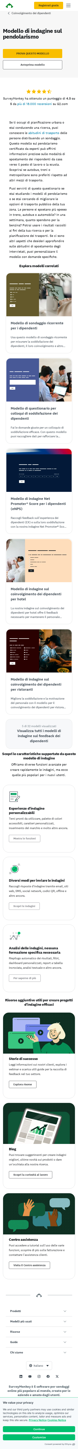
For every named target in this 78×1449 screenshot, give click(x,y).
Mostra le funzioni (24, 838)
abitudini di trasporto (43, 133)
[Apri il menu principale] (68, 5)
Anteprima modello (32, 65)
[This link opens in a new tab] (20, 1376)
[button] (39, 1311)
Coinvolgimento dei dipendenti (31, 13)
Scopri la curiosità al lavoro (30, 1175)
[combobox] (39, 1365)
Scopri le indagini (24, 906)
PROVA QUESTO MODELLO (32, 53)
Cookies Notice (56, 1420)
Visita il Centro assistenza (29, 1265)
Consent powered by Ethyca (58, 1444)
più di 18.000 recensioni (34, 104)
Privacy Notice (38, 1420)
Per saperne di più (24, 978)
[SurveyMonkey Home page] (9, 6)
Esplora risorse (22, 1084)
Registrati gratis (49, 5)
